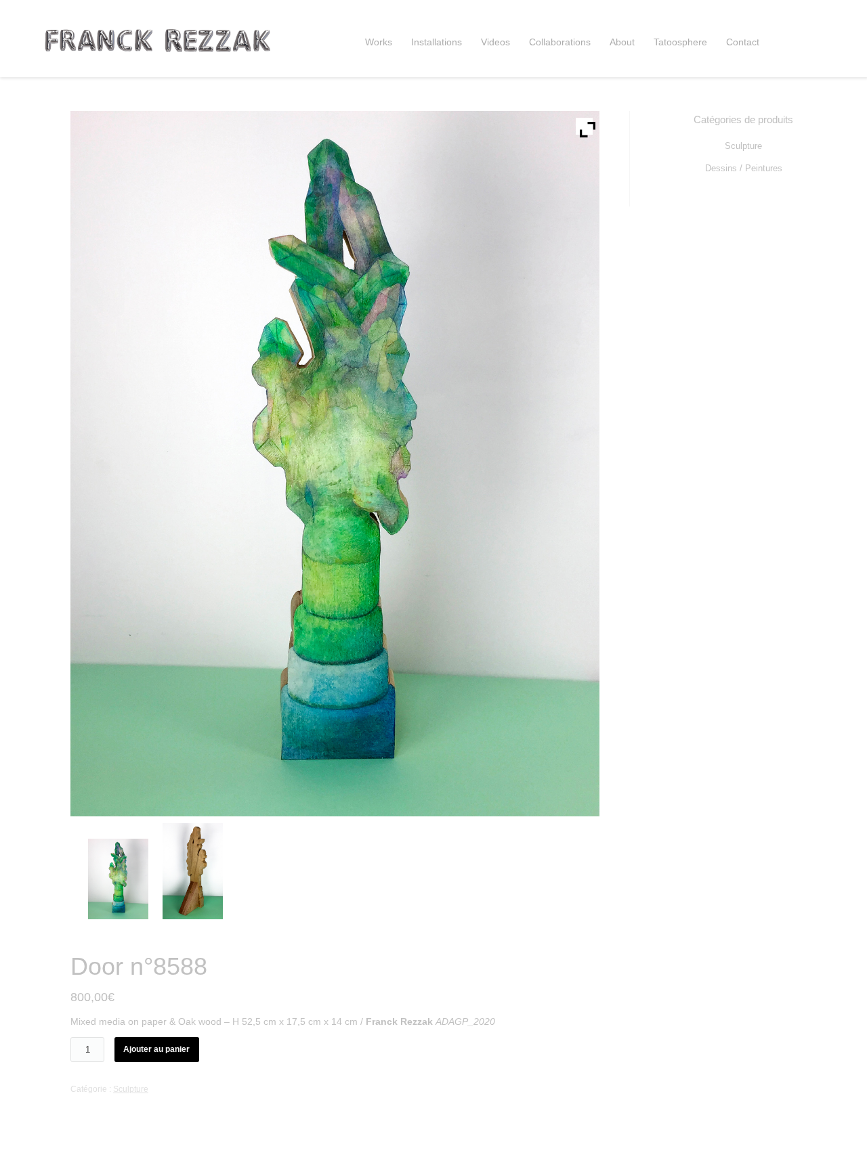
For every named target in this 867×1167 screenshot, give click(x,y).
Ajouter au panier (156, 1049)
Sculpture (130, 1089)
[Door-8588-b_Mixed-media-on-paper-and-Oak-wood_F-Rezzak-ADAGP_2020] (196, 871)
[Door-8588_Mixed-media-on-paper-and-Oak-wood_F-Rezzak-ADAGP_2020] (121, 879)
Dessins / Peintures (743, 168)
